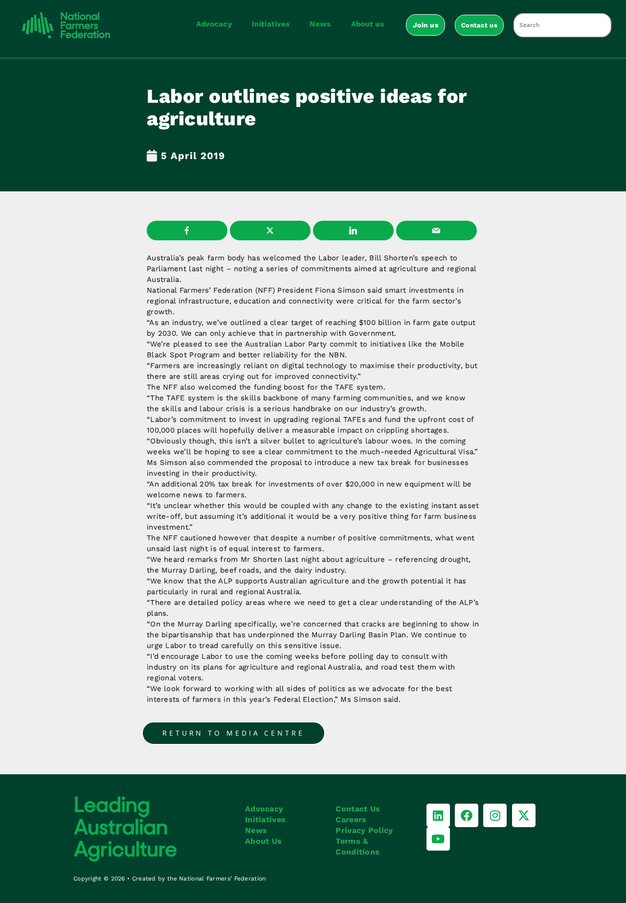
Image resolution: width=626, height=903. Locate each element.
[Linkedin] (438, 815)
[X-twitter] (524, 815)
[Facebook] (466, 815)
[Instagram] (495, 815)
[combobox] (562, 25)
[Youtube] (438, 839)
